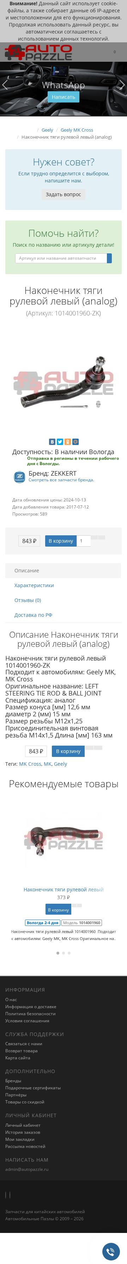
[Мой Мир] (75, 442)
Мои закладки (20, 1139)
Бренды (13, 1081)
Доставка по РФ (33, 615)
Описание (26, 570)
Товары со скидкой (24, 1102)
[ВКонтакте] (52, 442)
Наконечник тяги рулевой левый (64, 889)
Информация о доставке (30, 1007)
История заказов (22, 1132)
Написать (63, 97)
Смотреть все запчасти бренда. (61, 479)
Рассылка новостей (25, 1146)
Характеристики (34, 585)
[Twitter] (60, 442)
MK (48, 763)
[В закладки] (94, 537)
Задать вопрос (63, 194)
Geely (60, 763)
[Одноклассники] (68, 442)
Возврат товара (21, 1051)
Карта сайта (17, 1058)
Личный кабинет (23, 1125)
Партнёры (15, 1095)
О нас (11, 1000)
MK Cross (30, 763)
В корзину (61, 540)
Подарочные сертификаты (33, 1088)
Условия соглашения (27, 1021)
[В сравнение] (101, 537)
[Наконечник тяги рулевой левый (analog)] (63, 383)
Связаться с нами (23, 1044)
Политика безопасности (30, 1014)
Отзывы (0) (27, 600)
